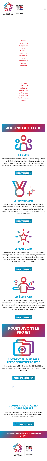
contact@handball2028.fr (30, 414)
